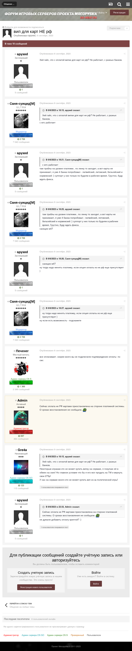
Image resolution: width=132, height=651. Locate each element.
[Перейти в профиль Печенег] (21, 368)
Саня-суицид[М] (22, 103)
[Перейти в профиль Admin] (21, 418)
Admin (22, 400)
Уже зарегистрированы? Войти (90, 12)
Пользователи (94, 635)
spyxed (31, 35)
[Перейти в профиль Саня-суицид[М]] (21, 121)
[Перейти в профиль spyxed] (7, 33)
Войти (96, 583)
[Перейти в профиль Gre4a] (21, 467)
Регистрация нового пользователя (36, 587)
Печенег (22, 350)
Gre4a (22, 449)
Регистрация (119, 12)
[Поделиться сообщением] (124, 53)
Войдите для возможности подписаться (24, 27)
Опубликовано (55, 53)
